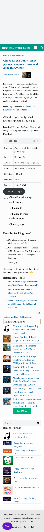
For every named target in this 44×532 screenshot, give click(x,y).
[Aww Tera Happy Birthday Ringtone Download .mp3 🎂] (7, 500)
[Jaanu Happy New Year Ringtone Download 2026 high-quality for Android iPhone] (7, 444)
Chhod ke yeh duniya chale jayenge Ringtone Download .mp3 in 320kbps (20, 64)
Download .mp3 (14, 191)
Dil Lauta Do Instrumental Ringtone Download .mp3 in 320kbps (20, 293)
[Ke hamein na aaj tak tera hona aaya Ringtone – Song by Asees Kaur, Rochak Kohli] (7, 404)
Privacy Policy (30, 527)
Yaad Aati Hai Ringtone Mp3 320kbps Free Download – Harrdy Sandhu (26, 329)
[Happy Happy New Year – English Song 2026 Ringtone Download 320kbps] (8, 494)
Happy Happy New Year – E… (28, 487)
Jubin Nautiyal (8, 74)
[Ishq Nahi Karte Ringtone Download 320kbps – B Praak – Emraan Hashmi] (7, 371)
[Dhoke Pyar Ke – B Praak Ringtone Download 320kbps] (7, 341)
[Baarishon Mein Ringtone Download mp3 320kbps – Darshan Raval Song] (7, 350)
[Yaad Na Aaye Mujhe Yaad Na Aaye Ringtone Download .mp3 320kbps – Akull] (7, 393)
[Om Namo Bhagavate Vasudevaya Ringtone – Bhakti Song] (7, 439)
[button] (36, 47)
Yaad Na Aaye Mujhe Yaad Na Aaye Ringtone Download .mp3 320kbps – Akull (27, 392)
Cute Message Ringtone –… (27, 457)
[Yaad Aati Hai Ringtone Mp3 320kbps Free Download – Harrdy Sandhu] (7, 331)
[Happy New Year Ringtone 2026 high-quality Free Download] (7, 474)
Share (7, 526)
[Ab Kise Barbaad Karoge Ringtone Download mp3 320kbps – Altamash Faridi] (7, 361)
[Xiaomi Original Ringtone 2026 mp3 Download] (7, 452)
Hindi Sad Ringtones (23, 316)
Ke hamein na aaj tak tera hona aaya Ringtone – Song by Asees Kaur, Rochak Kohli (27, 403)
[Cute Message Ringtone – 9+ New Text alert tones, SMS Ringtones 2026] (8, 464)
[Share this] (39, 312)
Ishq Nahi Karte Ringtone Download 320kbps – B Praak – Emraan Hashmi (26, 370)
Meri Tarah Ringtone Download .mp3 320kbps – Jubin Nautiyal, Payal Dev (22, 304)
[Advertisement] (22, 22)
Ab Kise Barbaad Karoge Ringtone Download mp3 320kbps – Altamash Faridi (25, 360)
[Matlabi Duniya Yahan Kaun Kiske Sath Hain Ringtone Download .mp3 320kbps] (7, 382)
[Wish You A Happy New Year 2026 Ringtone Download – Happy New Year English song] (7, 483)
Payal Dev (16, 74)
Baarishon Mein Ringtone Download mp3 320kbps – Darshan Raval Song (25, 349)
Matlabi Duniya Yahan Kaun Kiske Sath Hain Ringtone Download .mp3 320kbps (26, 381)
